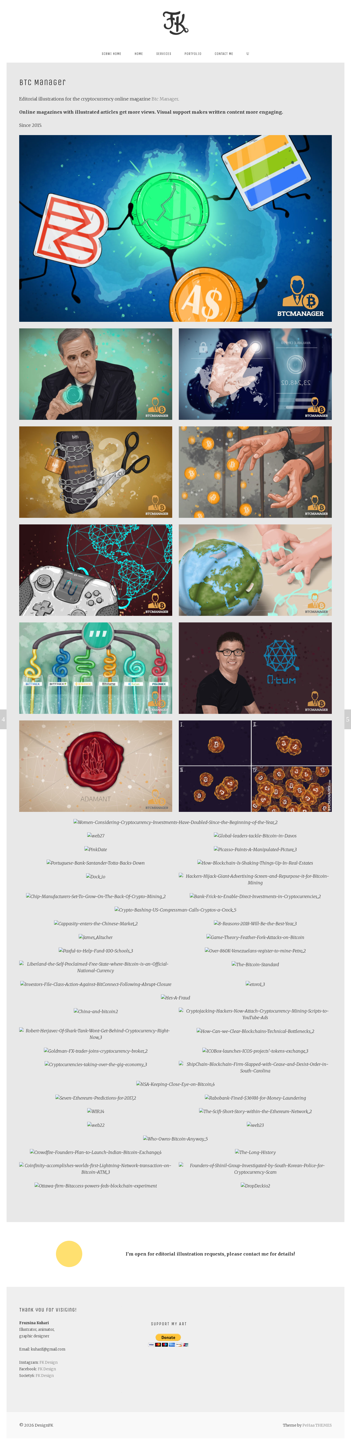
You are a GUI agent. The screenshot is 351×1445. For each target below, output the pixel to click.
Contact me (224, 54)
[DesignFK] (175, 22)
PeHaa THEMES (317, 1425)
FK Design (48, 1362)
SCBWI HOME (111, 54)
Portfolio (193, 54)
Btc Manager (165, 99)
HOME (139, 54)
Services (163, 54)
